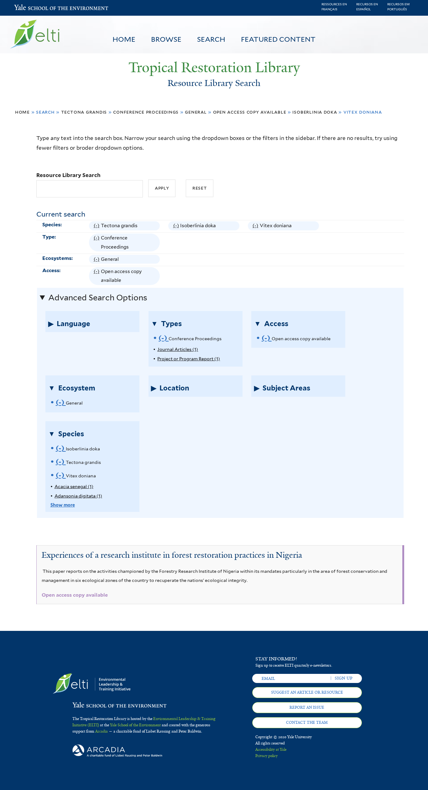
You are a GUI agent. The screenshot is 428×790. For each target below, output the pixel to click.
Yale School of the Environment (30, 8)
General (196, 112)
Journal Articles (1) (177, 349)
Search (211, 39)
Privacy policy (266, 755)
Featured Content (278, 39)
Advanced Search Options (97, 297)
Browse (166, 39)
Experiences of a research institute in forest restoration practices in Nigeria (172, 555)
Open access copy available (249, 112)
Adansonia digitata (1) (78, 495)
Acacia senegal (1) (74, 486)
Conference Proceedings (146, 112)
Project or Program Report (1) (188, 358)
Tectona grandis (84, 112)
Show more (62, 505)
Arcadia (101, 731)
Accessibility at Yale (270, 749)
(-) (97, 226)
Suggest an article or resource (307, 692)
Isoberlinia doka (314, 112)
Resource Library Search (68, 175)
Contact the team (307, 722)
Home (123, 39)
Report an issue (307, 707)
